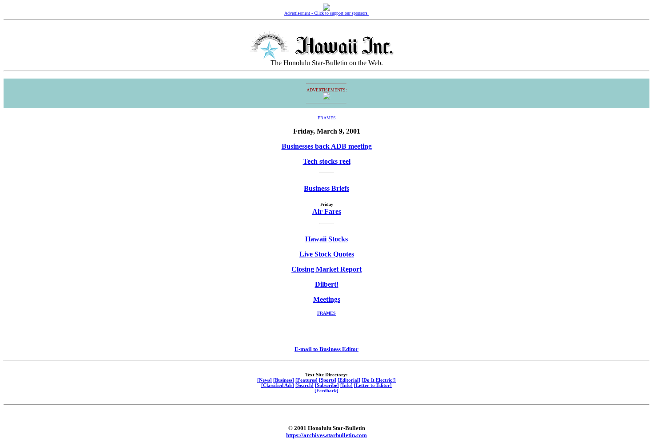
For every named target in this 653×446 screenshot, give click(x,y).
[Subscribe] (327, 385)
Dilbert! (326, 284)
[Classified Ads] (277, 385)
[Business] (283, 380)
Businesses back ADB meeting (327, 146)
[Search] (304, 385)
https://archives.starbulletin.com (326, 435)
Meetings (326, 299)
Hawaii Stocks (326, 239)
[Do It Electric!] (379, 380)
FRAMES (327, 117)
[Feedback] (326, 390)
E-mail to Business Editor (326, 349)
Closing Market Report (326, 269)
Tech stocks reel (326, 161)
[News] (264, 380)
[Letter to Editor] (373, 385)
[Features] (306, 380)
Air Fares (326, 211)
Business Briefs (326, 188)
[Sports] (327, 380)
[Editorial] (349, 380)
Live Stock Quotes (326, 254)
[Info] (346, 385)
